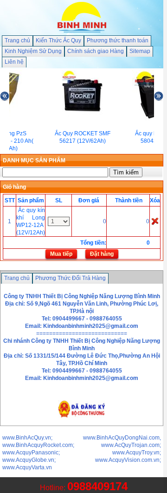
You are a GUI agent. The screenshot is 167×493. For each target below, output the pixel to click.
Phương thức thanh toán (117, 40)
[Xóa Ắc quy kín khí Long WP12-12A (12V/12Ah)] (155, 221)
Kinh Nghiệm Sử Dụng (33, 51)
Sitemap (139, 51)
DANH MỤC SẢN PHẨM (34, 160)
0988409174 (97, 486)
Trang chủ (17, 40)
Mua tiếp (61, 254)
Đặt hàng (102, 254)
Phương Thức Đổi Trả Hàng (70, 278)
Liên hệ (14, 62)
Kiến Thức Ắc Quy (58, 40)
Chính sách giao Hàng (95, 51)
